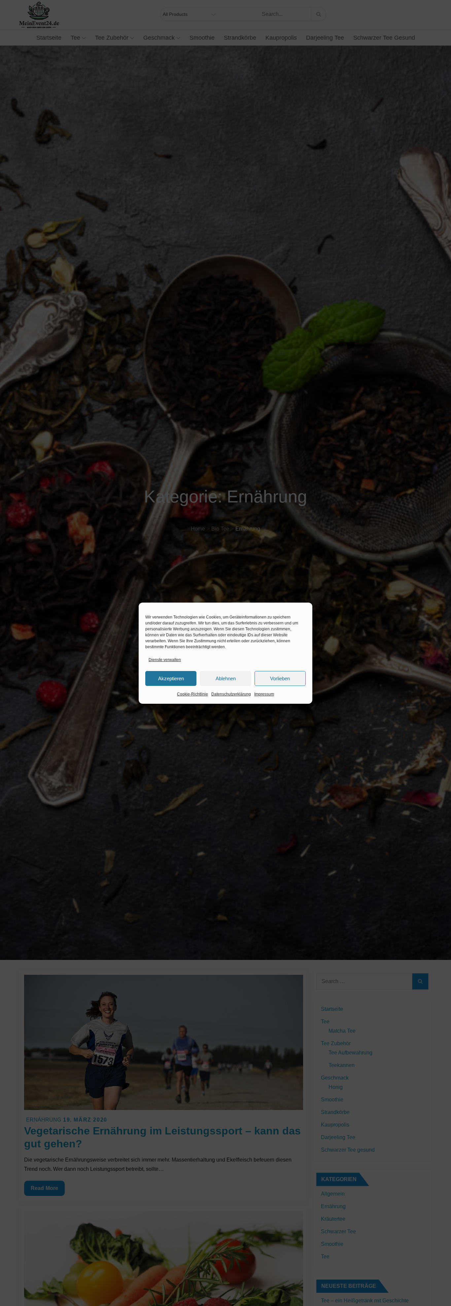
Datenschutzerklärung (231, 694)
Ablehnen (226, 678)
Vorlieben (280, 678)
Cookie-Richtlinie (192, 694)
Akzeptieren (171, 678)
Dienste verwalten (165, 659)
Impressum (264, 694)
